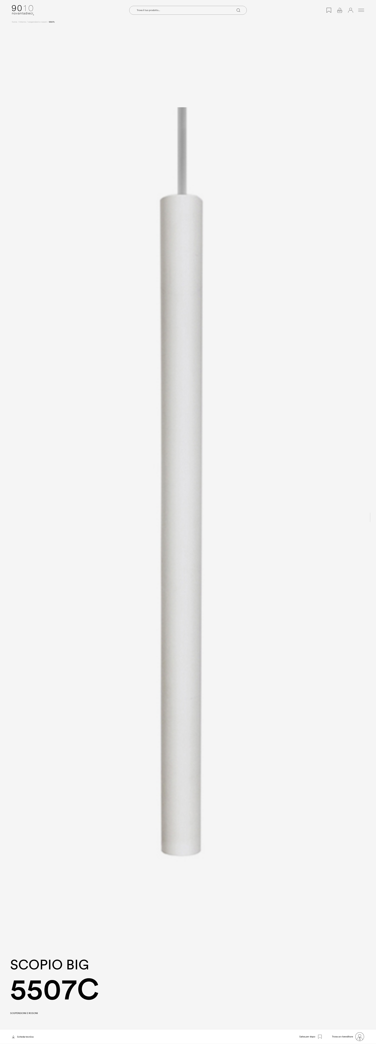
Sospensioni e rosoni (37, 22)
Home (14, 22)
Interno (22, 22)
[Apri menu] (361, 10)
